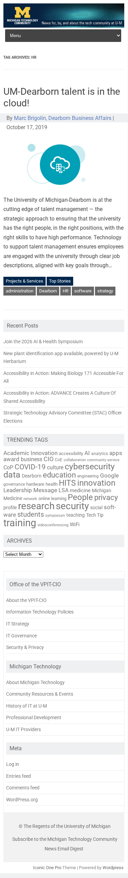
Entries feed (18, 776)
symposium (55, 515)
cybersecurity (90, 466)
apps (115, 453)
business (31, 459)
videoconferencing (52, 525)
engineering (88, 476)
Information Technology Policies (40, 612)
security (72, 506)
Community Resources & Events (39, 694)
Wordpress (113, 867)
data (11, 475)
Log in (12, 764)
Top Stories (60, 281)
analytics (99, 453)
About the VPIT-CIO (26, 600)
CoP (8, 467)
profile (10, 507)
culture (55, 468)
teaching (75, 515)
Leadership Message (30, 490)
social (96, 507)
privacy (106, 497)
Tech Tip (94, 515)
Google (109, 475)
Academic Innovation (30, 453)
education (59, 475)
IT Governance (21, 635)
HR (65, 290)
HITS (67, 483)
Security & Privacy (25, 647)
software (83, 290)
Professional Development (33, 717)
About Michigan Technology (35, 682)
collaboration (75, 459)
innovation (96, 483)
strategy (105, 290)
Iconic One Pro (47, 867)
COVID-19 (30, 467)
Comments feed (22, 787)
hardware (35, 484)
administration (19, 290)
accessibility (71, 453)
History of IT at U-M (26, 706)
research (36, 506)
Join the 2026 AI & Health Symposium (43, 341)
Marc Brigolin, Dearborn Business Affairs (62, 118)
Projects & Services (24, 281)
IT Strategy (17, 623)
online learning (52, 498)
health (52, 484)
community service (103, 460)
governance (14, 484)
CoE (58, 459)
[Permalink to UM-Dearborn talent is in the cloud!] (64, 190)
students (30, 514)
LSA (63, 490)
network (30, 499)
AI (87, 453)
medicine (80, 490)
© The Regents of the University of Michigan (65, 826)
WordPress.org (22, 799)
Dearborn (48, 290)
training (19, 523)
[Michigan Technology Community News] (63, 25)
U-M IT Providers (23, 729)
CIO (48, 459)
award (11, 459)
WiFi (75, 524)
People (80, 497)
